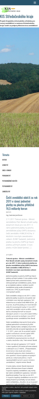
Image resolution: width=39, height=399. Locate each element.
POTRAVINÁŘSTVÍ (7, 186)
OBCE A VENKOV (6, 170)
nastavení (23, 392)
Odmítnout (16, 396)
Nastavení (25, 396)
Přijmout (6, 396)
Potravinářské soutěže (9, 181)
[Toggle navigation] (34, 3)
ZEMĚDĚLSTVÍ (6, 191)
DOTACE (4, 160)
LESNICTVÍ (5, 165)
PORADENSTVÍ (6, 176)
